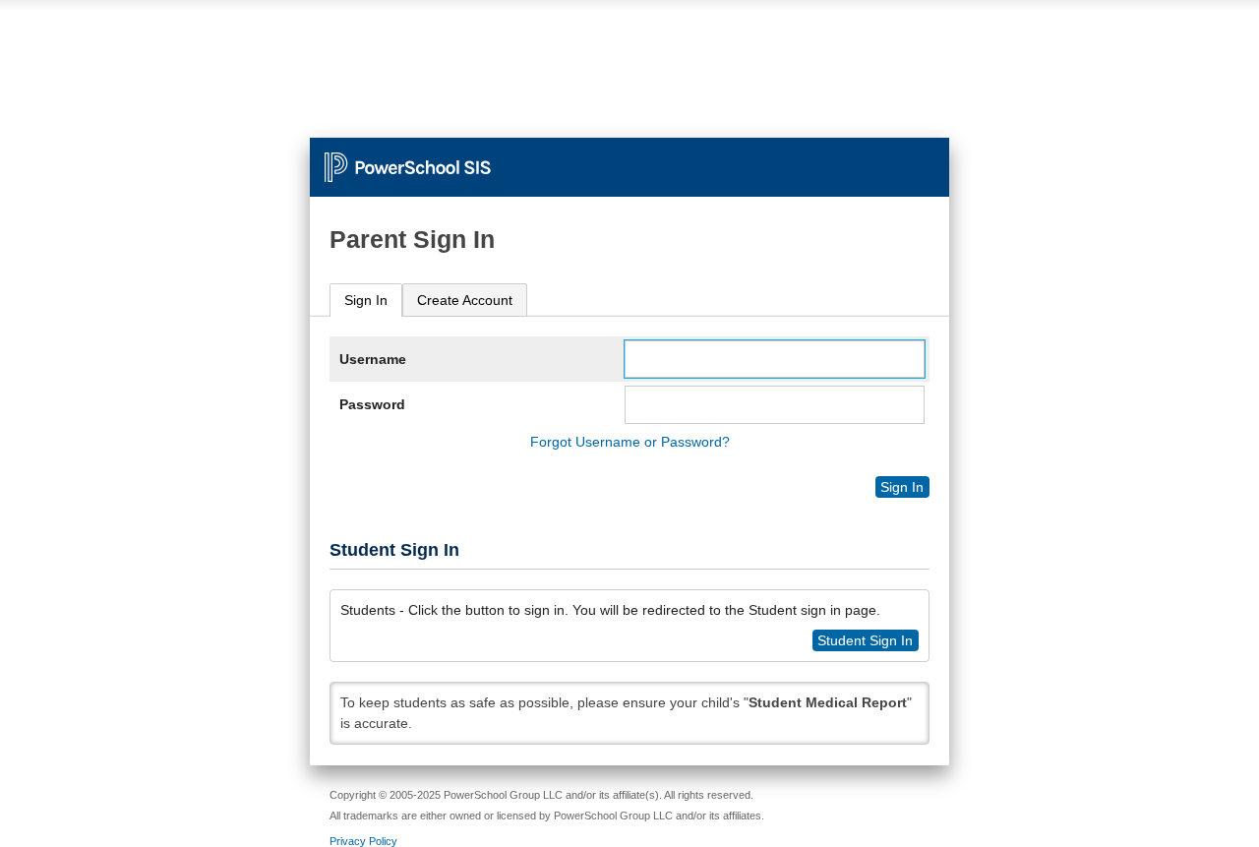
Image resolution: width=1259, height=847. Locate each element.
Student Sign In (865, 640)
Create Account (464, 300)
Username (372, 359)
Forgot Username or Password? (630, 442)
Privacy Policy (363, 841)
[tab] (366, 300)
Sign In (366, 300)
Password (372, 404)
